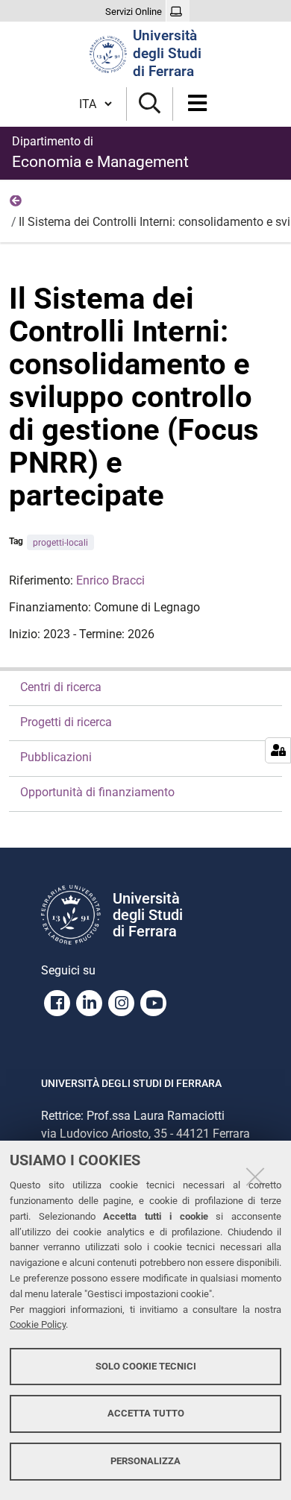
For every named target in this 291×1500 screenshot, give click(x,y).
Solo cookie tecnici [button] (146, 1366)
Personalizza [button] (145, 1460)
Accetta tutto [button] (145, 1413)
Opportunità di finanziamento (97, 792)
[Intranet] (178, 11)
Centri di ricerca (60, 687)
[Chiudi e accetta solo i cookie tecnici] (255, 1176)
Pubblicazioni (56, 757)
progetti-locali (60, 543)
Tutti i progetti (16, 204)
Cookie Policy (38, 1324)
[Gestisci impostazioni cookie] (278, 750)
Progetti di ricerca (66, 722)
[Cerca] (149, 104)
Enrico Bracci (110, 580)
